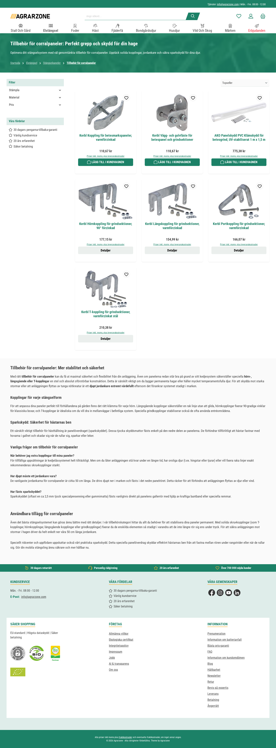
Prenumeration (216, 633)
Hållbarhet (213, 670)
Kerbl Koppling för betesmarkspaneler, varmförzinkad (105, 137)
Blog (210, 663)
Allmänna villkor (118, 633)
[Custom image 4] (17, 672)
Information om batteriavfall (224, 639)
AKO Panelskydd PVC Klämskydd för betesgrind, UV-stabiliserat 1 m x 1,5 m (239, 137)
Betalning (213, 700)
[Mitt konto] (251, 16)
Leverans (213, 694)
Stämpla (14, 90)
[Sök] (193, 16)
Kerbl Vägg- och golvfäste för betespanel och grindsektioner (172, 137)
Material (14, 97)
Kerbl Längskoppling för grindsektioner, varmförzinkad (172, 226)
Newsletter (214, 676)
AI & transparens (119, 663)
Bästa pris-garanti (218, 645)
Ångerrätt (213, 706)
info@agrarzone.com (228, 4)
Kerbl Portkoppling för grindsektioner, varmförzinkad (239, 226)
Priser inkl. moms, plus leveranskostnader (105, 156)
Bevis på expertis (217, 688)
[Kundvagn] (262, 16)
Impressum (115, 651)
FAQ (209, 651)
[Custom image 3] (55, 653)
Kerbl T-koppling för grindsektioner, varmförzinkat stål (105, 314)
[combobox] (137, 16)
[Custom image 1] (36, 653)
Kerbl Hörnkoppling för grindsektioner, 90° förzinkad (105, 226)
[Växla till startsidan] (30, 16)
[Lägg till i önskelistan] (126, 97)
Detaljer (106, 250)
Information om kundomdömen (226, 657)
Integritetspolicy (119, 645)
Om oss (113, 670)
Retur (210, 682)
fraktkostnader (125, 737)
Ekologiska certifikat (121, 639)
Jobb (112, 657)
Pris (11, 105)
